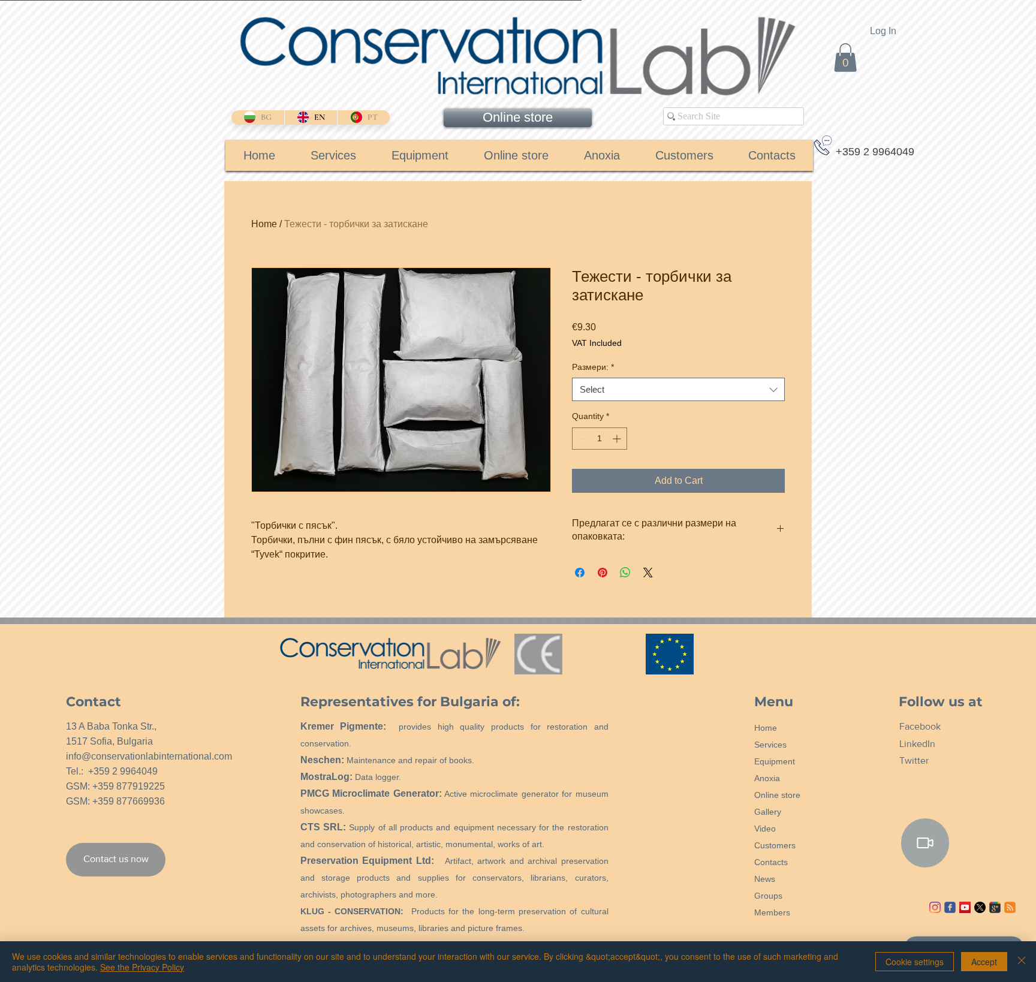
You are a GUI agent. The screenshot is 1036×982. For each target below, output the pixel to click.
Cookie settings (915, 962)
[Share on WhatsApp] (625, 572)
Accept (984, 962)
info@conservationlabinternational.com (149, 756)
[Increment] (617, 438)
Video (765, 828)
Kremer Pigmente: (343, 726)
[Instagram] (935, 907)
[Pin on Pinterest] (602, 572)
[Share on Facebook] (580, 572)
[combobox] (678, 389)
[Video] (925, 842)
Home (264, 224)
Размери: (593, 367)
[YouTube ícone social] (965, 907)
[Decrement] (581, 438)
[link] (845, 57)
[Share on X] (648, 572)
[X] (980, 907)
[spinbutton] (599, 438)
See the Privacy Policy (142, 967)
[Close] (1021, 961)
